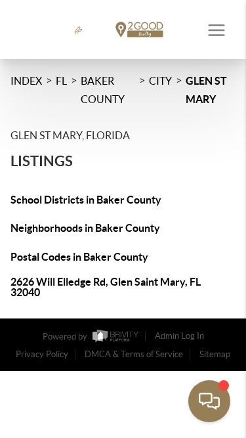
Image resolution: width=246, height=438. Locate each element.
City (160, 81)
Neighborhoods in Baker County (85, 228)
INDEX (26, 81)
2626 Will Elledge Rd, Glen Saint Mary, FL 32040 (105, 286)
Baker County (103, 90)
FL (61, 81)
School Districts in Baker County (85, 200)
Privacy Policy (42, 354)
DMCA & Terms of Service (134, 354)
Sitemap (214, 354)
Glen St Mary (206, 90)
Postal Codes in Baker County (79, 257)
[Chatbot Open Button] (209, 401)
